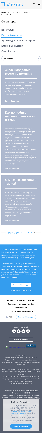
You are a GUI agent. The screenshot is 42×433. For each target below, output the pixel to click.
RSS (10, 317)
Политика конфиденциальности (21, 311)
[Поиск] (34, 4)
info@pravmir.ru (33, 391)
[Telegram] (28, 331)
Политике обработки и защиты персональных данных (21, 412)
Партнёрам (12, 304)
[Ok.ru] (19, 331)
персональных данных (18, 419)
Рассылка (10, 300)
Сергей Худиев (9, 51)
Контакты (31, 300)
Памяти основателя (21, 339)
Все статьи (7, 30)
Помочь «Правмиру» (21, 285)
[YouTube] (23, 331)
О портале (21, 300)
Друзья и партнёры (26, 304)
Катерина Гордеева (12, 46)
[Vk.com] (14, 331)
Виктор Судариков (11, 35)
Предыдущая (13, 233)
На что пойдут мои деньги (19, 290)
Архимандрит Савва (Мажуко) (18, 40)
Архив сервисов (21, 308)
